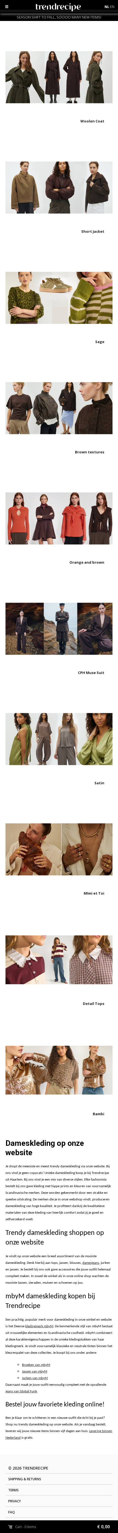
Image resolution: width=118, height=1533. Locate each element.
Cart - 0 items (62, 1527)
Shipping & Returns (24, 1479)
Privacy (14, 1501)
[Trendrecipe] (71, 8)
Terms (13, 1490)
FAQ (11, 1512)
